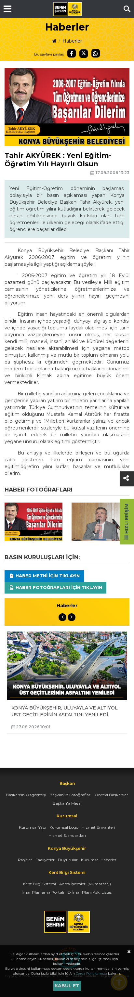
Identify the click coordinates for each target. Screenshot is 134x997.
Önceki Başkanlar (111, 794)
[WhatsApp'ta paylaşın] (95, 53)
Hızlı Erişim (126, 519)
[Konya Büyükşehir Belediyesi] (67, 9)
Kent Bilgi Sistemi (39, 883)
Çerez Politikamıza (91, 973)
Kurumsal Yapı (32, 827)
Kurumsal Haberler (98, 859)
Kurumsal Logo (63, 827)
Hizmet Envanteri (98, 827)
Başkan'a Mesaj (67, 803)
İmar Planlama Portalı (42, 892)
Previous (62, 617)
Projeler (25, 859)
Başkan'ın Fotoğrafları (70, 794)
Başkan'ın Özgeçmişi (26, 794)
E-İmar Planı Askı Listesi (90, 892)
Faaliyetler (45, 859)
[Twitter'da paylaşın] (83, 53)
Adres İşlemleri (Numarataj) (85, 883)
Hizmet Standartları (67, 835)
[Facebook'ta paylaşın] (71, 53)
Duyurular (68, 859)
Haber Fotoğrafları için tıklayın (58, 587)
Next (71, 617)
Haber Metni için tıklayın (47, 575)
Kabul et (67, 986)
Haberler (72, 41)
